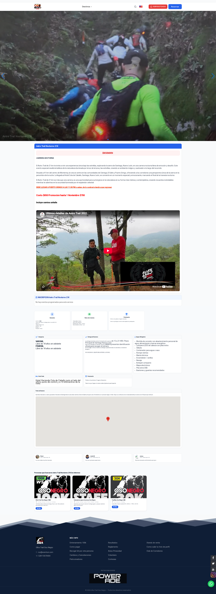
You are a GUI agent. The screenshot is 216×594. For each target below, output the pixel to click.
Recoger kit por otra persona (81, 551)
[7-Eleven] (108, 578)
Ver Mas (39, 508)
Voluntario (112, 555)
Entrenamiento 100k (78, 543)
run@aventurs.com (44, 552)
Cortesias (112, 559)
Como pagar (75, 547)
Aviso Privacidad (115, 551)
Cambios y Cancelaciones (80, 555)
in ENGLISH (145, 6)
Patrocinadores (76, 559)
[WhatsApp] (211, 584)
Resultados (112, 543)
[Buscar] (135, 6)
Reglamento (113, 547)
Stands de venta (153, 543)
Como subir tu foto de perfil (158, 547)
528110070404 (43, 556)
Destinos (86, 6)
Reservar (175, 7)
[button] (213, 76)
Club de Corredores (155, 551)
